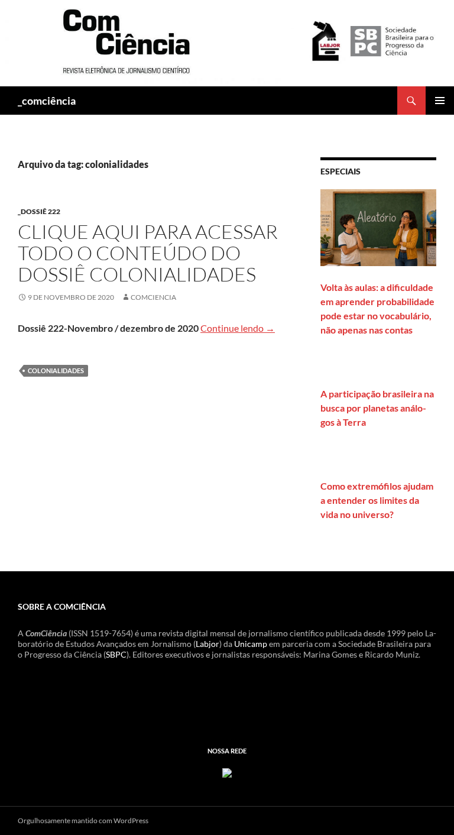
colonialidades (56, 370)
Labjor (207, 644)
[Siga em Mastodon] (227, 771)
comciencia (153, 297)
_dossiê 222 (39, 211)
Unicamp (250, 644)
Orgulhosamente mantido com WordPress (83, 820)
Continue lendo (237, 328)
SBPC (116, 654)
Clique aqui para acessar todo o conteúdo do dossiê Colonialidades (148, 252)
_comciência (47, 100)
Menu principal (440, 100)
